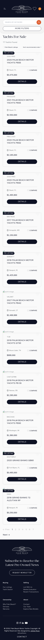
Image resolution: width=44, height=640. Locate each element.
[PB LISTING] (8, 51)
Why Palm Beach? (9, 604)
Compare (33, 70)
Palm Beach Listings (11, 47)
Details (22, 81)
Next (5, 534)
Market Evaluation (29, 589)
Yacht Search (8, 589)
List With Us (27, 587)
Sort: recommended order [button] (31, 47)
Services (6, 606)
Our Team (27, 606)
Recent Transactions (31, 592)
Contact (26, 604)
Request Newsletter (22, 573)
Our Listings (7, 587)
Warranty (6, 609)
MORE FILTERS (22, 28)
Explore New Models (30, 609)
